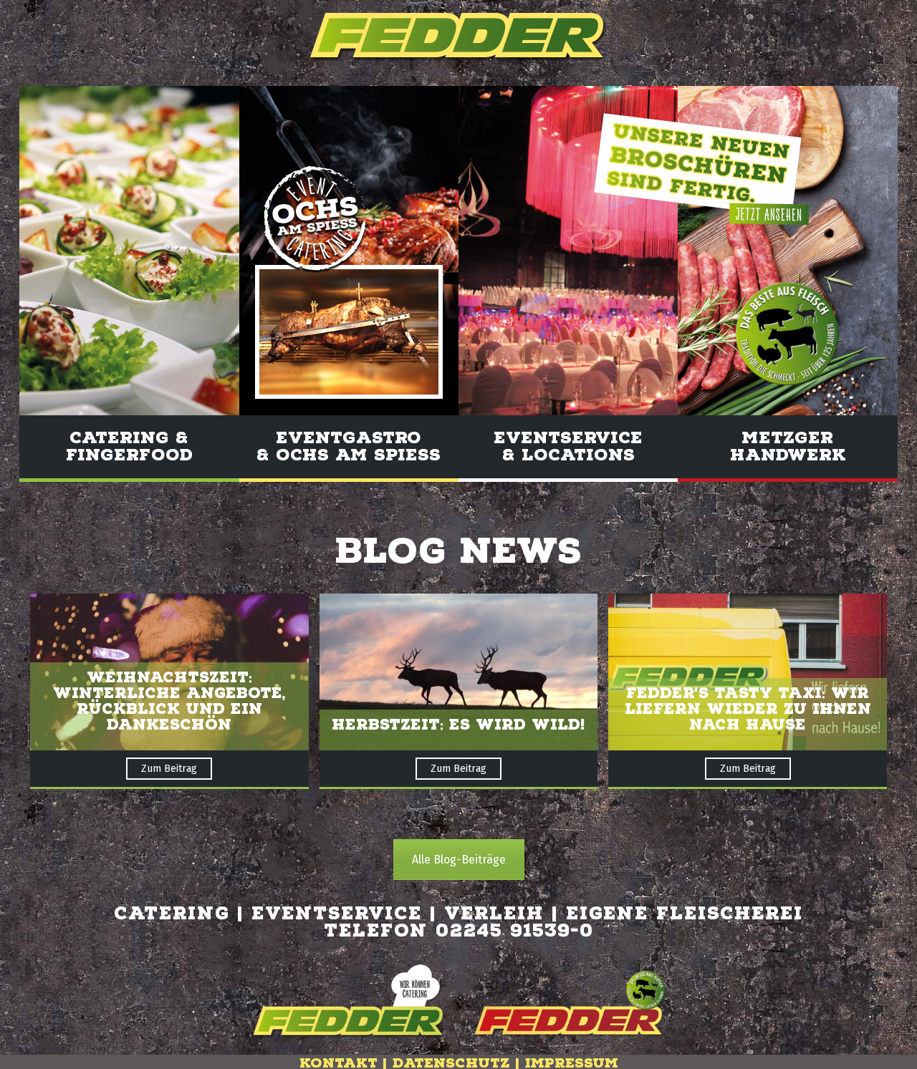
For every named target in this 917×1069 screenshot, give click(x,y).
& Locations (568, 455)
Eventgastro (348, 446)
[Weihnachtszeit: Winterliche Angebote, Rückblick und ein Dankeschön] (169, 672)
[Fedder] (458, 37)
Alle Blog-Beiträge (459, 859)
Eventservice (568, 438)
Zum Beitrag (169, 769)
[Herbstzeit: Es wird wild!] (459, 672)
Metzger (787, 438)
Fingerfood (129, 455)
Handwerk (788, 455)
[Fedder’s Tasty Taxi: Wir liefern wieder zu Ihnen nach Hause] (747, 672)
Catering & (128, 438)
